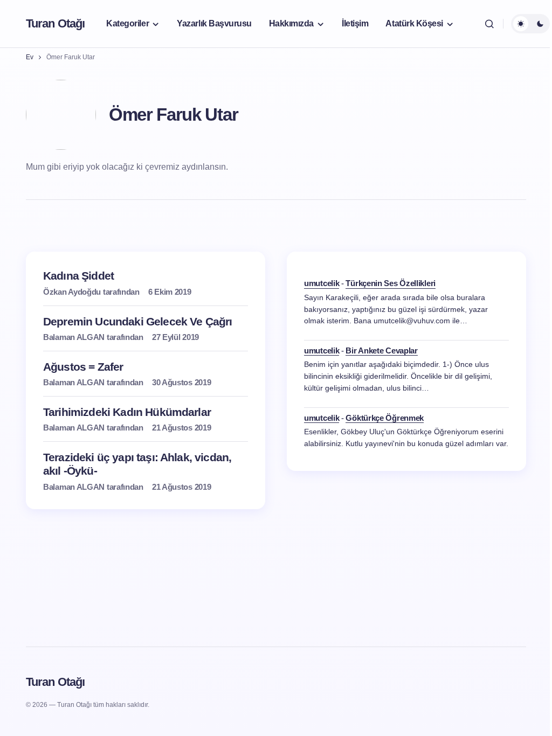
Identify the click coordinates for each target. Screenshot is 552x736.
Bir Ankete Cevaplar (381, 350)
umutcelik (321, 283)
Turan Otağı (55, 23)
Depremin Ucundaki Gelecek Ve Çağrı (137, 321)
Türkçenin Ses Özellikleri (391, 283)
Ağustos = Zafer (83, 366)
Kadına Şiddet (78, 275)
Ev (29, 57)
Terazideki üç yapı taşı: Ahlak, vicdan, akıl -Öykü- (137, 464)
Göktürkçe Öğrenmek (385, 417)
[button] (489, 23)
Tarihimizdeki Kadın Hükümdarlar (127, 412)
